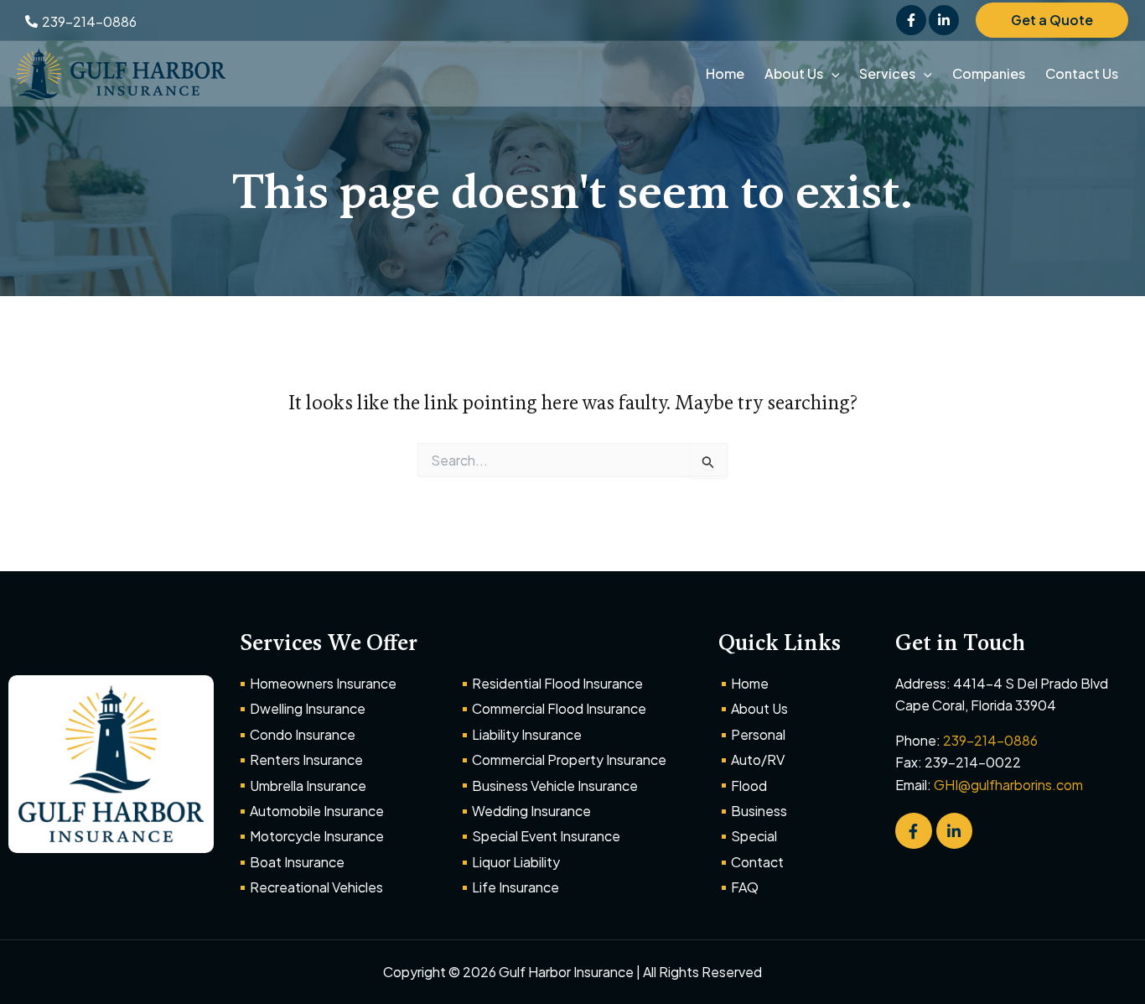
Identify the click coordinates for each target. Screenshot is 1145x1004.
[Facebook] (911, 20)
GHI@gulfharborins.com (1008, 784)
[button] (1052, 20)
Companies (988, 73)
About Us (793, 73)
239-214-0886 (990, 740)
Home (725, 73)
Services (887, 73)
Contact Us (1081, 73)
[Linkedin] (944, 20)
